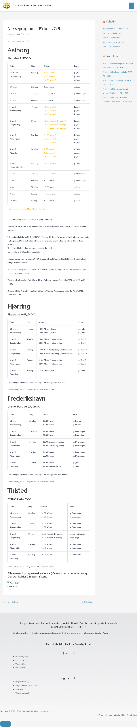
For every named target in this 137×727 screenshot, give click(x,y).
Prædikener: (113, 56)
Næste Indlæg (88, 601)
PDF (27, 41)
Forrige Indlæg (10, 601)
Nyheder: (111, 21)
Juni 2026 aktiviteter (111, 46)
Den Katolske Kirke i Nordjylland (32, 5)
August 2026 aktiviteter (113, 33)
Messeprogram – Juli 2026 (114, 42)
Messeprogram (13, 33)
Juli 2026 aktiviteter (111, 37)
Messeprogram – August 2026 (115, 28)
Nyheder (24, 33)
